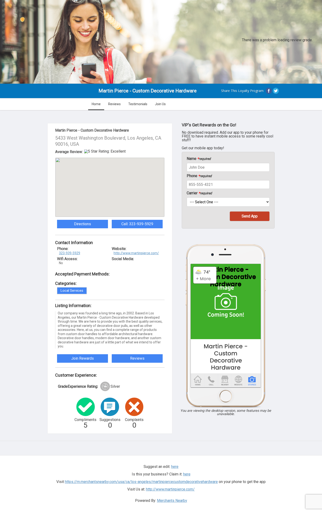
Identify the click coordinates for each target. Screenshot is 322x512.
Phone (199, 176)
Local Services (72, 290)
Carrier (199, 193)
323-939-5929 (69, 253)
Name (199, 159)
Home (96, 104)
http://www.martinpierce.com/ (136, 253)
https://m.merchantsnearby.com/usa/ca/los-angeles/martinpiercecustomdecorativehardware (141, 481)
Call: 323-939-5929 (137, 224)
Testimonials (137, 104)
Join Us (160, 104)
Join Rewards (82, 358)
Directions (82, 224)
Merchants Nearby (172, 500)
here (186, 474)
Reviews (114, 104)
